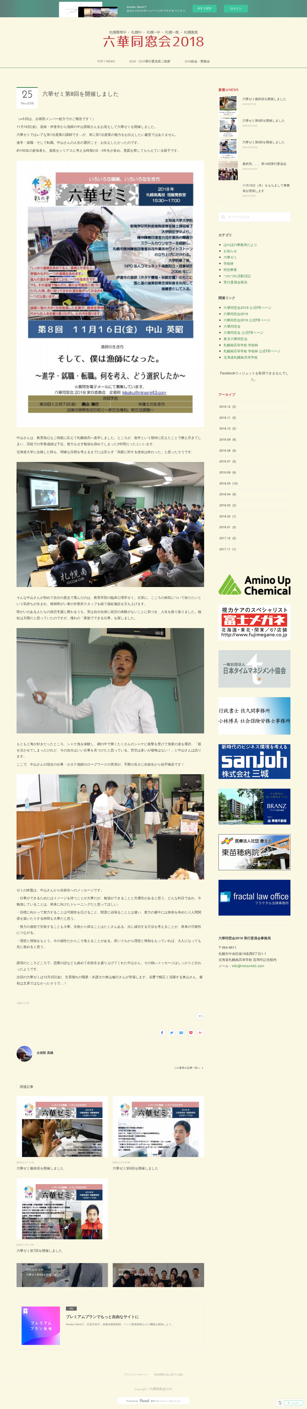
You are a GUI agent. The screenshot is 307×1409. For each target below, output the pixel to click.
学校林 (229, 263)
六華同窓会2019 (236, 313)
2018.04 (227, 494)
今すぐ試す (204, 8)
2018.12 (227, 406)
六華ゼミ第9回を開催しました (135, 1167)
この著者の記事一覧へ (187, 1067)
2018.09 (227, 439)
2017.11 (227, 549)
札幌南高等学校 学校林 (241, 344)
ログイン (236, 8)
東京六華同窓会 (235, 338)
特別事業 (230, 269)
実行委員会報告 (235, 281)
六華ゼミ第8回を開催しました (263, 142)
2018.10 (227, 428)
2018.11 (227, 417)
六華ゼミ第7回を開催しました (39, 1250)
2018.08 (227, 450)
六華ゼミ (230, 256)
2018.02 (227, 516)
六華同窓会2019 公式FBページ (247, 319)
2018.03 (227, 505)
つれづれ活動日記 (237, 275)
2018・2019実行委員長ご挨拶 (149, 61)
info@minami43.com (248, 965)
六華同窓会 (232, 326)
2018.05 (228, 483)
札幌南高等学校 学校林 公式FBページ (252, 350)
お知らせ (230, 250)
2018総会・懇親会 (197, 61)
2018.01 (227, 527)
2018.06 (227, 472)
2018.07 (227, 461)
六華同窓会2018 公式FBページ (247, 307)
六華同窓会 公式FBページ (243, 332)
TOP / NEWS (106, 61)
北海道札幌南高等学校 (241, 357)
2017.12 (227, 538)
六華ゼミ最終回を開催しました (40, 1167)
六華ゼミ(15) (23, 1003)
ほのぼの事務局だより (240, 244)
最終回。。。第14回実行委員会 (264, 164)
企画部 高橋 (45, 1052)
